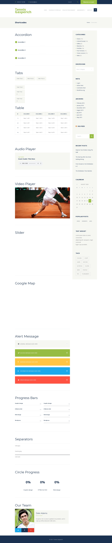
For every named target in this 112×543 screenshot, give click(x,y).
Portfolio (79, 48)
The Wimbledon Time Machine (84, 171)
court (86, 258)
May (79, 117)
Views (78, 221)
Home (45, 10)
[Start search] (77, 2)
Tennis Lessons (81, 53)
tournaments (85, 274)
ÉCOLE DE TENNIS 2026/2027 (69, 10)
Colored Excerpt (81, 41)
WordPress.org (81, 90)
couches (79, 258)
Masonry (79, 46)
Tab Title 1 (20, 78)
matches (85, 262)
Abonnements (80, 10)
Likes (90, 221)
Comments (84, 221)
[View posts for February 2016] (77, 184)
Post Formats (80, 51)
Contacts (89, 10)
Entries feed (80, 85)
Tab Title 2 (30, 78)
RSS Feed (81, 126)
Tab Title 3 (41, 78)
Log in (78, 83)
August (80, 110)
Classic (78, 39)
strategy (85, 270)
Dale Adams (41, 513)
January (80, 105)
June (79, 115)
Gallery (78, 43)
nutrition (79, 266)
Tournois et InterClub (55, 10)
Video (78, 55)
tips (78, 274)
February (80, 103)
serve (78, 270)
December (81, 108)
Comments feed (81, 88)
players (87, 266)
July (79, 112)
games (78, 262)
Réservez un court (88, 2)
